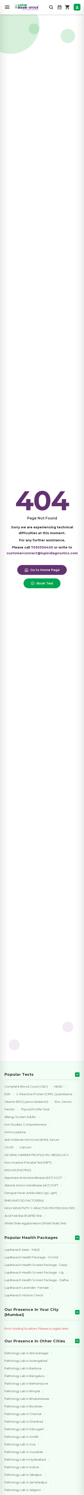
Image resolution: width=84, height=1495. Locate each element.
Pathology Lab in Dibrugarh (24, 1429)
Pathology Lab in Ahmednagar (26, 1353)
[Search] (51, 7)
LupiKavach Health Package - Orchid (31, 1257)
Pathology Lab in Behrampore (26, 1383)
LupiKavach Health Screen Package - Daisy (35, 1265)
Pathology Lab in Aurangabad (25, 1360)
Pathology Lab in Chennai (22, 1414)
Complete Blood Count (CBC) (26, 1086)
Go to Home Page (45, 570)
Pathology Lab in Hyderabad (25, 1459)
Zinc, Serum (63, 1101)
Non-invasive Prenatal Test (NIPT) (28, 1162)
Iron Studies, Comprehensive (25, 1124)
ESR (7, 1094)
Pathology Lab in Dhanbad (23, 1421)
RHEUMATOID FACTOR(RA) (24, 1200)
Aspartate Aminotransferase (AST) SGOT (33, 1177)
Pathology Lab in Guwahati (23, 1452)
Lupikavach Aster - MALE (22, 1249)
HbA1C (58, 1086)
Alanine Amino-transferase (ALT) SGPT (31, 1185)
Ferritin (9, 1109)
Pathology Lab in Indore (21, 1467)
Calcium (25, 1147)
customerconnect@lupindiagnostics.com (42, 553)
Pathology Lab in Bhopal (22, 1391)
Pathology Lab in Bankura (22, 1368)
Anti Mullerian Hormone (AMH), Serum (31, 1139)
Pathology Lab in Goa (19, 1444)
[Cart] (67, 7)
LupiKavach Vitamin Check (23, 1295)
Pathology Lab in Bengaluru (24, 1376)
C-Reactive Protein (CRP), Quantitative (44, 1094)
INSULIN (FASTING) (17, 1170)
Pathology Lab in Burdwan (23, 1406)
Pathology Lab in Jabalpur (23, 1474)
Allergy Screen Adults (20, 1117)
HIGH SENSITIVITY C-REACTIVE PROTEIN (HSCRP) (39, 1208)
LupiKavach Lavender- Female (26, 1287)
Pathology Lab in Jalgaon (22, 1490)
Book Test (45, 583)
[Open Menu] (7, 7)
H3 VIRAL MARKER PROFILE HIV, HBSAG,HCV (36, 1155)
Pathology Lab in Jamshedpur (25, 1482)
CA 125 (8, 1147)
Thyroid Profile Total (35, 1109)
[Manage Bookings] (59, 7)
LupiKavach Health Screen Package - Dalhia (36, 1280)
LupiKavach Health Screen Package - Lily (34, 1272)
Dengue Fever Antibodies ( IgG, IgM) (30, 1193)
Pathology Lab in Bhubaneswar (27, 1398)
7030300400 (42, 547)
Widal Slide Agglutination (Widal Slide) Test (35, 1223)
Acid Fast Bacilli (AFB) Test (23, 1215)
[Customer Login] (77, 7)
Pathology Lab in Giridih (21, 1436)
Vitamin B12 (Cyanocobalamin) (26, 1101)
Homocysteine (15, 1132)
